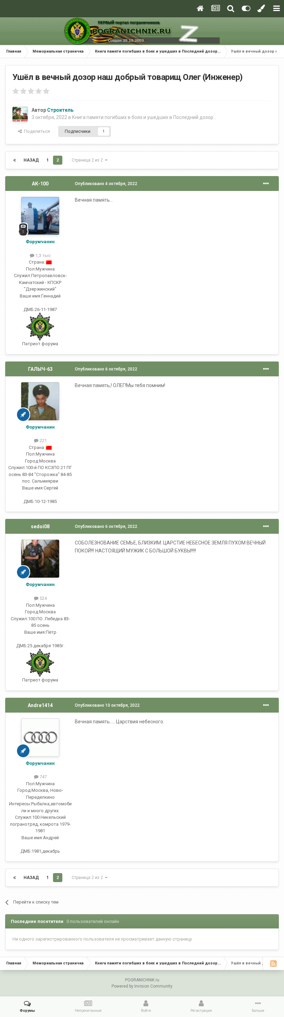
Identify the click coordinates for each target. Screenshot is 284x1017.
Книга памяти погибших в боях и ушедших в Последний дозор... (144, 117)
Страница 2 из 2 (88, 160)
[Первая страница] (14, 160)
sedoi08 (40, 526)
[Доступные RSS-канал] (273, 963)
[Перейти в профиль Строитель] (20, 114)
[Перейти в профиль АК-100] (40, 216)
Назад (31, 160)
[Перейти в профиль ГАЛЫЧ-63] (40, 401)
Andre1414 (40, 705)
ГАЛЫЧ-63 (40, 369)
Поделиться (36, 131)
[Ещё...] (266, 184)
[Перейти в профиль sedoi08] (40, 559)
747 (42, 776)
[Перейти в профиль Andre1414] (40, 737)
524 (42, 598)
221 (42, 440)
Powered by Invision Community (142, 986)
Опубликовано (106, 183)
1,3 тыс (42, 255)
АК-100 (40, 183)
